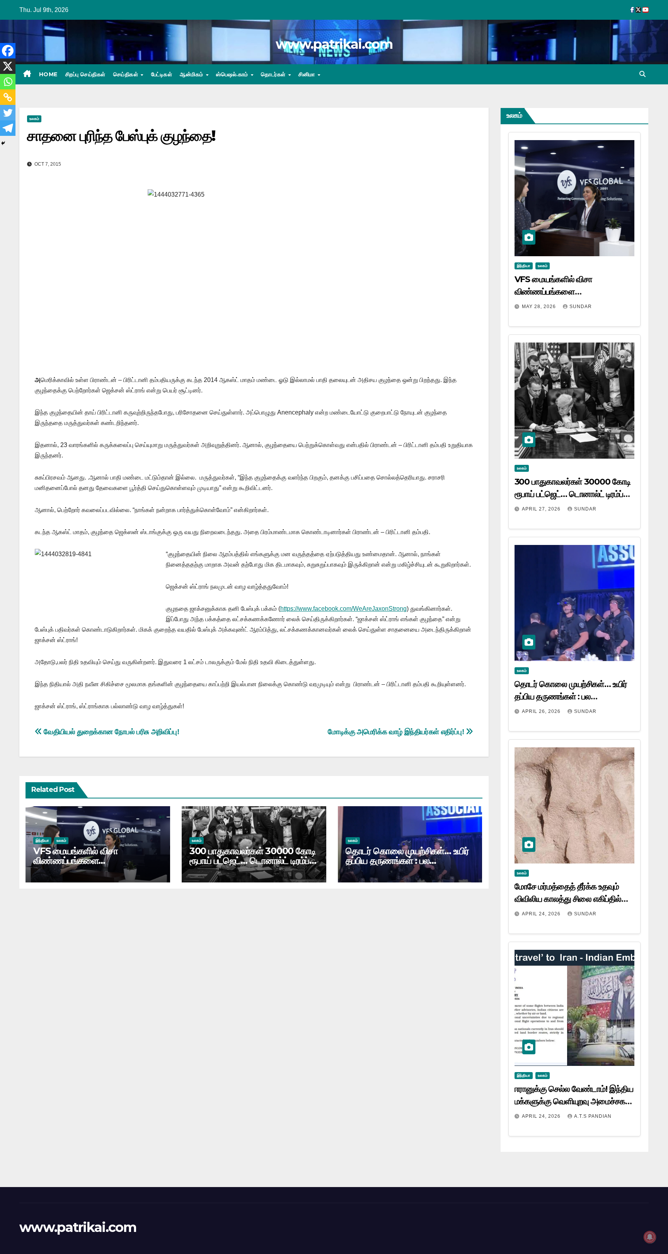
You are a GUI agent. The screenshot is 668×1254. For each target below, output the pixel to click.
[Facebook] (7, 50)
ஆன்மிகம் (192, 74)
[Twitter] (7, 112)
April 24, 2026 (542, 914)
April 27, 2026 (542, 509)
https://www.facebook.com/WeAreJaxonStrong (343, 608)
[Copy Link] (7, 97)
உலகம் (34, 118)
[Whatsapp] (7, 81)
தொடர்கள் (274, 74)
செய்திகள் (126, 74)
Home (48, 74)
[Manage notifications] (650, 1237)
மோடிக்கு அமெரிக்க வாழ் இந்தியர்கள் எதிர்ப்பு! (397, 732)
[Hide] (3, 143)
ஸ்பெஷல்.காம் (233, 74)
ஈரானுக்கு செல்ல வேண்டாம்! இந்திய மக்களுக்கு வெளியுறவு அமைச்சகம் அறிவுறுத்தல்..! (574, 1101)
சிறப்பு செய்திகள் (85, 74)
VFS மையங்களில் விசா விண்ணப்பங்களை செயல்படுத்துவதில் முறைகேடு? (90, 860)
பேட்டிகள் (161, 74)
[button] (642, 74)
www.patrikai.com (334, 44)
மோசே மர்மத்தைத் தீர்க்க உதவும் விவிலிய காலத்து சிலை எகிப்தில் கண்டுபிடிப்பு (568, 899)
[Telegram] (7, 128)
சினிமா (307, 74)
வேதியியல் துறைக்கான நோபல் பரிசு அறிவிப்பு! (110, 732)
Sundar (580, 306)
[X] (7, 66)
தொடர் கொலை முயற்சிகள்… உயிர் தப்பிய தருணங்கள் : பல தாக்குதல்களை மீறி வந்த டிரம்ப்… (407, 860)
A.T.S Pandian (593, 1116)
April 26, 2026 (542, 711)
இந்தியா (42, 840)
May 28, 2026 (539, 306)
